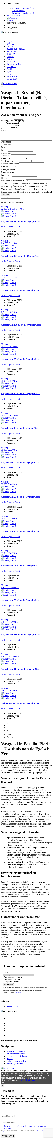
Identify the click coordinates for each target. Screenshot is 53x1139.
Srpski (9, 71)
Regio (3, 130)
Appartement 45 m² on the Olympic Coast (20, 290)
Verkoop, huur (7, 120)
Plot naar (5, 178)
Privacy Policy (39, 1130)
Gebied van (6, 153)
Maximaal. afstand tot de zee (13, 181)
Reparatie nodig (33, 192)
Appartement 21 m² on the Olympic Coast (20, 565)
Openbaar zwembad (35, 186)
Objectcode (6, 142)
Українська (12, 76)
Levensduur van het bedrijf (23, 13)
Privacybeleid (19, 992)
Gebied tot (5, 156)
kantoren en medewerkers (23, 8)
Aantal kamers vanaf (10, 164)
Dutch (9, 59)
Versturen (8, 1135)
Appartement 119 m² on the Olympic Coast (20, 669)
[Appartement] (16, 125)
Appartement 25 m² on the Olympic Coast (20, 359)
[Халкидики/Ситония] (18, 979)
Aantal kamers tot (8, 166)
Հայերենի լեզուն (16, 49)
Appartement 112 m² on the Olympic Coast (20, 221)
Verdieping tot (7, 161)
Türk (9, 74)
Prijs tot (4, 150)
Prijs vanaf (5, 147)
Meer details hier (28, 1080)
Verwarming (6, 186)
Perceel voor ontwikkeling (12, 192)
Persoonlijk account (15, 1063)
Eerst (9, 735)
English (10, 41)
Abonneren (8, 985)
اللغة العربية (12, 79)
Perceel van (6, 175)
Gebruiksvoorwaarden (16, 1061)
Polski (9, 69)
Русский (10, 46)
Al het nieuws (12, 1007)
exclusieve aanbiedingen (17, 1056)
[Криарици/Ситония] (18, 982)
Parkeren (24, 184)
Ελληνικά (11, 44)
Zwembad (19, 186)
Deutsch (10, 56)
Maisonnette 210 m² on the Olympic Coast (20, 703)
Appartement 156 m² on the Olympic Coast (21, 325)
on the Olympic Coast (10, 227)
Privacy (10, 1058)
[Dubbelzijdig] (16, 128)
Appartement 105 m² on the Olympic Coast (21, 256)
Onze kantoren (18, 10)
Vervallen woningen (37, 189)
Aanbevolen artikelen (16, 1051)
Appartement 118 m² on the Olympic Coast (20, 634)
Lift (5, 184)
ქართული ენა (14, 64)
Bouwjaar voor (7, 172)
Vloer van (5, 158)
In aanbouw (20, 189)
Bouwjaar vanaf (8, 169)
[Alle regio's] (18, 975)
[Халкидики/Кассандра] (18, 977)
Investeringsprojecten (16, 1054)
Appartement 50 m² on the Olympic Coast (20, 600)
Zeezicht (14, 184)
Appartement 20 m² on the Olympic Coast (20, 497)
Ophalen (5, 195)
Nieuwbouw (6, 189)
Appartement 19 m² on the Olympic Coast (20, 393)
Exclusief (48, 192)
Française (11, 61)
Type (3, 128)
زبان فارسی (12, 66)
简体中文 (11, 54)
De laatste (11, 737)
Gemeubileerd (38, 184)
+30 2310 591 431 (14, 15)
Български (11, 51)
